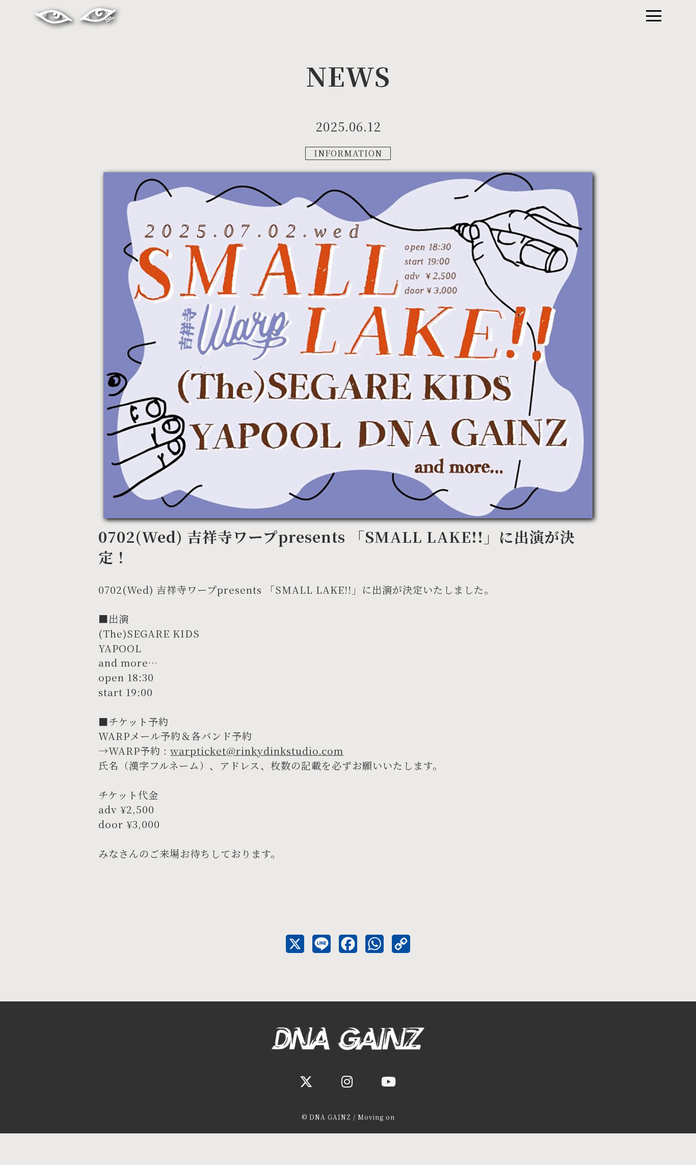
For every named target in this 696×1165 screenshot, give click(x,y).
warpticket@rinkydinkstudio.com (256, 750)
